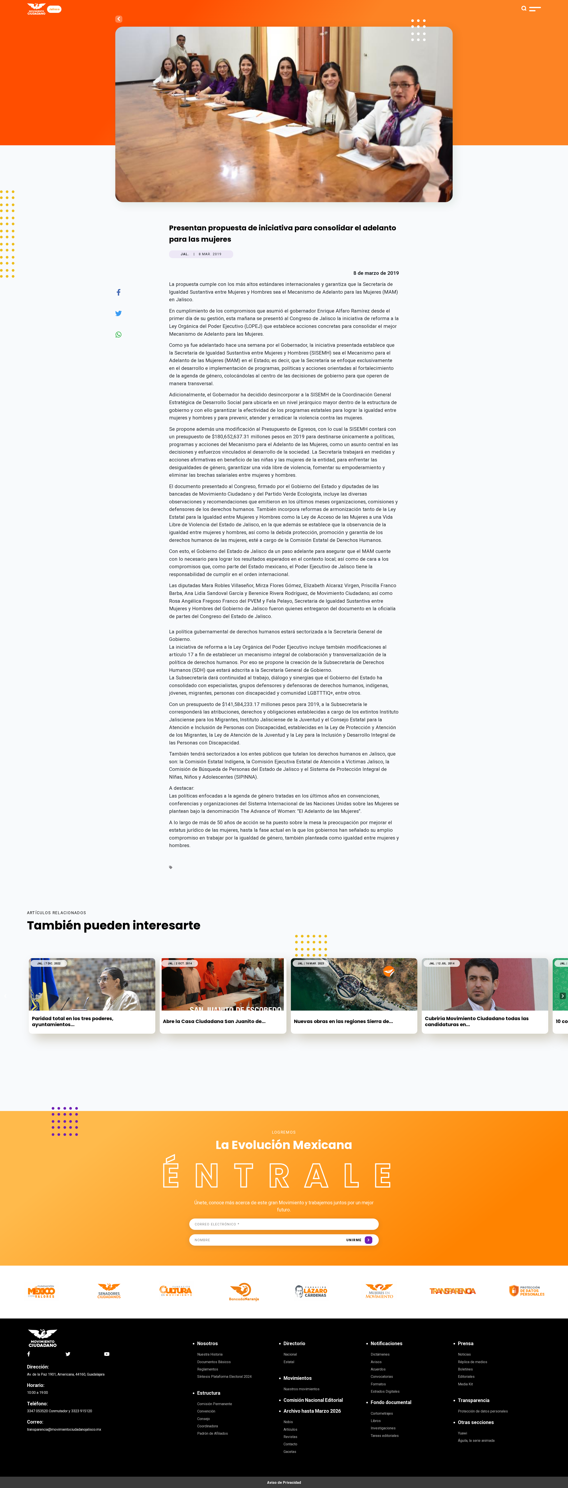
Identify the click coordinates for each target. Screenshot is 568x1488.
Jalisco (54, 9)
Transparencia (473, 1400)
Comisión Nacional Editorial (313, 1400)
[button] (563, 996)
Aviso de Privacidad (284, 1482)
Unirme (354, 1240)
